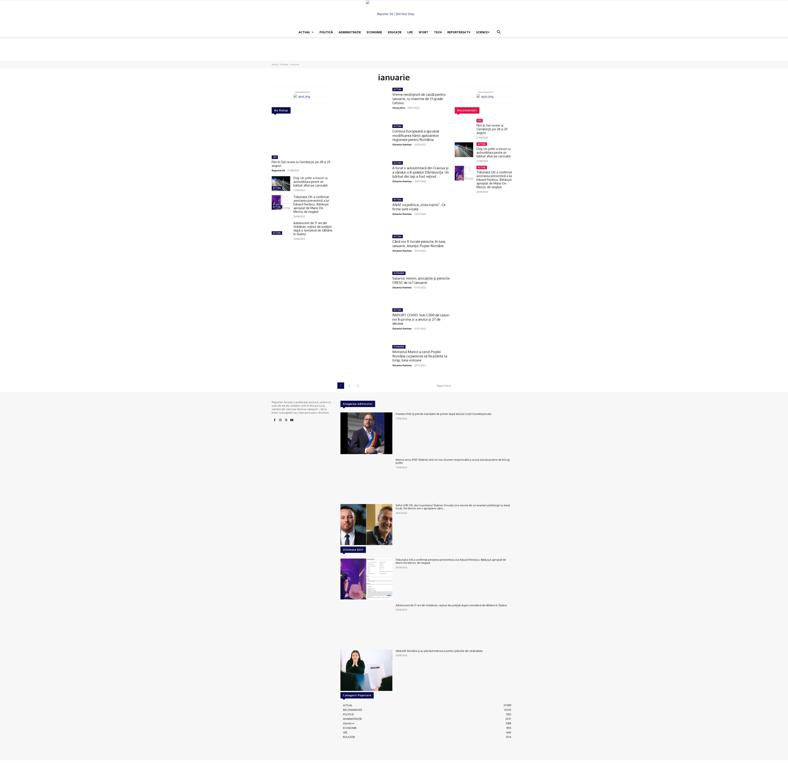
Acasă (274, 64)
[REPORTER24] (394, 14)
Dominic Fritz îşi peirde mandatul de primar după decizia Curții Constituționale (443, 413)
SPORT (423, 32)
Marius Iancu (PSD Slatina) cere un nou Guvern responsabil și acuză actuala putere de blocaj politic (453, 461)
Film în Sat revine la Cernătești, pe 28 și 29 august (301, 164)
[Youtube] (292, 420)
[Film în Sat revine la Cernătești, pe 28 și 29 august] (302, 136)
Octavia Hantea (402, 144)
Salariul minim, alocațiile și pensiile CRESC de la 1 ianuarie (421, 280)
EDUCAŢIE (395, 32)
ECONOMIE (374, 32)
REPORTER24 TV (458, 32)
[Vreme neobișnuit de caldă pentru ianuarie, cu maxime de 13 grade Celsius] (362, 103)
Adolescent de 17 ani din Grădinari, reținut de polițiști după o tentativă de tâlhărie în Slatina (312, 228)
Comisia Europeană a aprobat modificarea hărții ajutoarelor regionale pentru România (415, 135)
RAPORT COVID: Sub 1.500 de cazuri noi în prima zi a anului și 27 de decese (420, 319)
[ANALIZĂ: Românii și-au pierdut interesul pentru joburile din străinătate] (366, 670)
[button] (499, 33)
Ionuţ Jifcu (398, 107)
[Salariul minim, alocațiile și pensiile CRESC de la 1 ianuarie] (362, 287)
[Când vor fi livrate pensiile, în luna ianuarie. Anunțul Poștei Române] (362, 250)
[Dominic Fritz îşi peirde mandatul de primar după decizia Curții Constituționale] (366, 433)
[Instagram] (280, 420)
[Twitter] (286, 420)
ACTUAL (304, 32)
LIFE (410, 32)
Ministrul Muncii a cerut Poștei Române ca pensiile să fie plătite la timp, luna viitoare (419, 356)
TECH (438, 32)
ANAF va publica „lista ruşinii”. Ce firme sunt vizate (419, 207)
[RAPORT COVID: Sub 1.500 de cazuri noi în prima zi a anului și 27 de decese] (362, 323)
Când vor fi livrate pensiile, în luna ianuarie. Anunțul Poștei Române (418, 243)
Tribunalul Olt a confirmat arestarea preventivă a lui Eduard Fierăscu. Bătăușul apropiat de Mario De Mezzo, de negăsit (311, 204)
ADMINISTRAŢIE (350, 32)
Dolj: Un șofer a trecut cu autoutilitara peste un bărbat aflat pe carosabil (310, 181)
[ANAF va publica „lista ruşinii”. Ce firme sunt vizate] (362, 213)
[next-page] (357, 385)
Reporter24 (278, 170)
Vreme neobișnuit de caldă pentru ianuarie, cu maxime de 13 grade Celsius (419, 98)
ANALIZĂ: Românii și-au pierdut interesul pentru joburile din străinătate (439, 650)
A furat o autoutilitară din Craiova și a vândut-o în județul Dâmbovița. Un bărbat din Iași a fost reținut (420, 172)
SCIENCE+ (483, 32)
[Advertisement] (394, 51)
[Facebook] (274, 420)
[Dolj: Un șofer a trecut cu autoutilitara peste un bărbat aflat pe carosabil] (281, 183)
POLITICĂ (326, 32)
